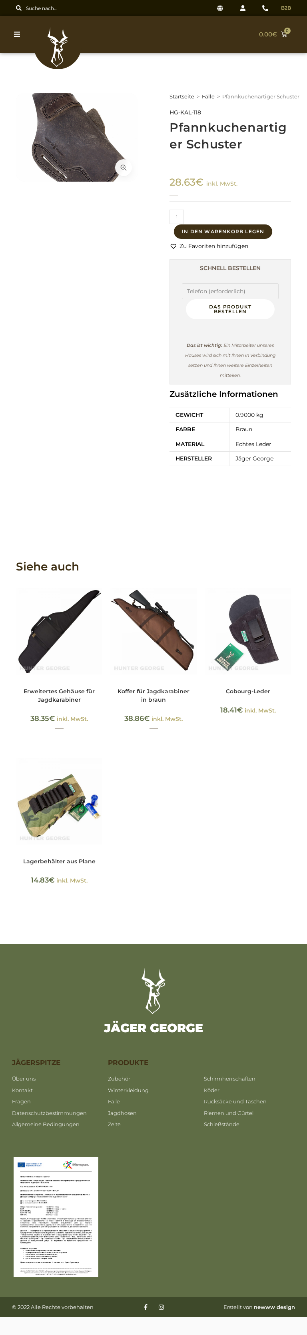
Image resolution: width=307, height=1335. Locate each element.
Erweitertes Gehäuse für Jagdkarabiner (59, 695)
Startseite (181, 96)
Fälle (208, 96)
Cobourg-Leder (248, 691)
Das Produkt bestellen (230, 309)
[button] (19, 34)
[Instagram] (161, 1307)
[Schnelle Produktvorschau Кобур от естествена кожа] (287, 602)
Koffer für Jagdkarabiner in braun (153, 695)
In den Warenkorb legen (223, 231)
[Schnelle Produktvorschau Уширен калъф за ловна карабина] (98, 602)
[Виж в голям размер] (123, 167)
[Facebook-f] (146, 1307)
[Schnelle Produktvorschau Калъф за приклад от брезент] (98, 772)
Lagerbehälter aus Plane (59, 861)
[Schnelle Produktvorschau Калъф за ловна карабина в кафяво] (193, 602)
